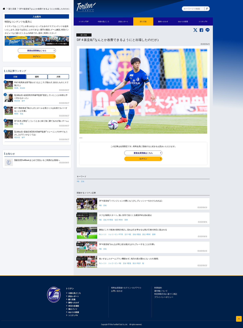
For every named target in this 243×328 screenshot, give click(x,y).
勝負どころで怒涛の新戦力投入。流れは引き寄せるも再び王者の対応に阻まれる (133, 229)
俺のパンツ (72, 309)
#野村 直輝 (123, 219)
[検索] (206, 8)
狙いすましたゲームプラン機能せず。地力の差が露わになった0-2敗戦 (128, 258)
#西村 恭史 (18, 113)
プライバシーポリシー (163, 297)
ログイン (143, 158)
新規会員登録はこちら (143, 152)
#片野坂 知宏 (112, 219)
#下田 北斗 (123, 234)
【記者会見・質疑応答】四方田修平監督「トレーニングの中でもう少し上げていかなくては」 (41, 133)
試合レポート (73, 296)
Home (4, 8)
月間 (58, 76)
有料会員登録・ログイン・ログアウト (126, 287)
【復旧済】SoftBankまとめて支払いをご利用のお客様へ (37, 160)
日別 (15, 76)
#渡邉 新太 (141, 234)
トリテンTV (73, 315)
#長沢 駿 (140, 263)
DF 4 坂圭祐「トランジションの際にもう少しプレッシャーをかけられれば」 (130, 200)
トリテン (70, 288)
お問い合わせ (117, 290)
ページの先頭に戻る (239, 319)
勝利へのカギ (73, 302)
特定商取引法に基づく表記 (165, 293)
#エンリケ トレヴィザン (108, 234)
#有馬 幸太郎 (19, 88)
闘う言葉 (143, 21)
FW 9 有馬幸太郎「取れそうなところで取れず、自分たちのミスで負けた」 (41, 84)
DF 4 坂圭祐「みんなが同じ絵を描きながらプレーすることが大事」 (127, 244)
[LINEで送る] (207, 30)
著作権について (161, 290)
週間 (37, 76)
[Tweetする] (195, 30)
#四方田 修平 (19, 101)
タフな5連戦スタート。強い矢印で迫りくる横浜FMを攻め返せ (125, 215)
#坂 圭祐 (80, 181)
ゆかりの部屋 (73, 312)
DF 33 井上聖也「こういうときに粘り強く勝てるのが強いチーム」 (41, 120)
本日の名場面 (73, 305)
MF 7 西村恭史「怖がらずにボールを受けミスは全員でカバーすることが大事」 (40, 109)
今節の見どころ (74, 293)
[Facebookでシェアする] (201, 30)
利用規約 (158, 287)
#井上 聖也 (18, 123)
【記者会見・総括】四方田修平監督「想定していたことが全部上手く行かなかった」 (41, 96)
